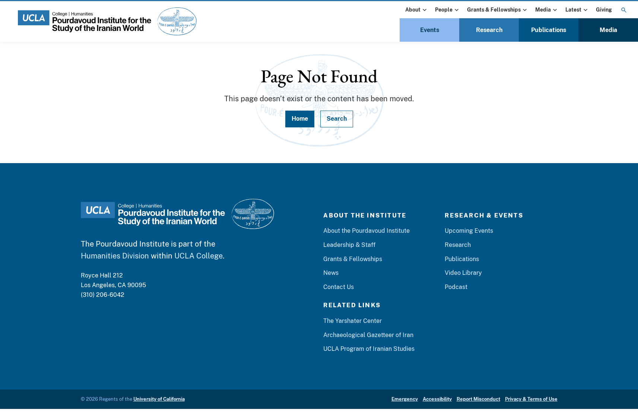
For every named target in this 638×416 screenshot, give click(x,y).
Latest (573, 10)
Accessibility (437, 399)
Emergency (404, 399)
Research (489, 30)
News (331, 272)
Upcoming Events (469, 230)
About (412, 10)
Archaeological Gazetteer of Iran (368, 335)
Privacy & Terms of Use (531, 399)
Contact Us (338, 286)
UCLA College (198, 255)
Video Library (463, 272)
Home (300, 118)
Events (429, 30)
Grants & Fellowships (494, 10)
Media (543, 10)
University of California (159, 399)
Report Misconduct (478, 399)
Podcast (456, 286)
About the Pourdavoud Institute (366, 230)
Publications (548, 30)
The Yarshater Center (352, 320)
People (444, 10)
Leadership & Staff (349, 244)
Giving (604, 10)
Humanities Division (115, 255)
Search (337, 118)
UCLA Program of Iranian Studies (369, 348)
